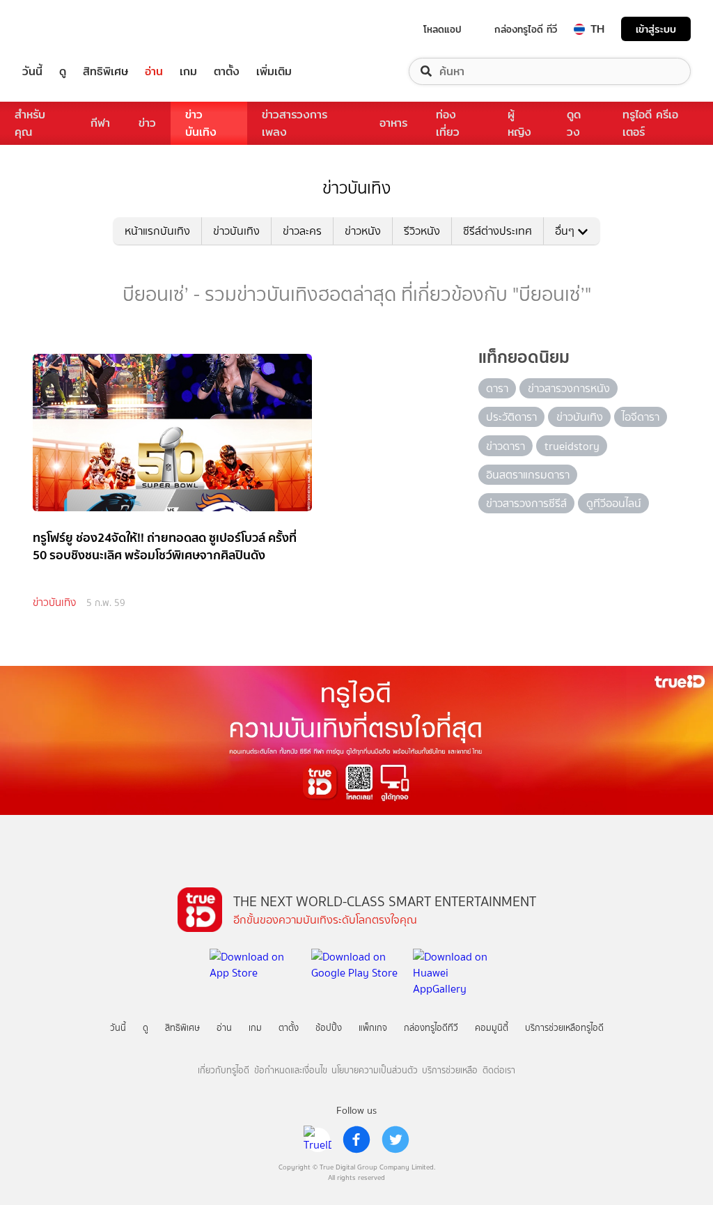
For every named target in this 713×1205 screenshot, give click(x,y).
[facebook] (356, 1139)
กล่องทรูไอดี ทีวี (525, 29)
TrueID (64, 29)
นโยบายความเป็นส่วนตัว (374, 1070)
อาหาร (393, 123)
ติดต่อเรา (499, 1070)
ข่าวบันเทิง (201, 123)
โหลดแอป (442, 29)
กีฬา (100, 123)
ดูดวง (574, 123)
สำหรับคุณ (30, 123)
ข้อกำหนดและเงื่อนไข (290, 1070)
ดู (62, 71)
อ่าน (154, 71)
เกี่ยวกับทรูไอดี (223, 1070)
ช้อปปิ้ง (328, 1027)
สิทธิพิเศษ (105, 71)
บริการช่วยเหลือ (450, 1070)
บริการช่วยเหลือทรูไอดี (564, 1027)
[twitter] (395, 1139)
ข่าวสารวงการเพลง (294, 123)
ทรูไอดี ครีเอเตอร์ (650, 123)
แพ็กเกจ (373, 1027)
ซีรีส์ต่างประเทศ (497, 231)
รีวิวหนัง (422, 231)
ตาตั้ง (227, 71)
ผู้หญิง (519, 123)
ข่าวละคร (302, 231)
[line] (317, 1139)
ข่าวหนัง (363, 231)
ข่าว (147, 123)
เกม (188, 71)
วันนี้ (32, 71)
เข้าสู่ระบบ (656, 29)
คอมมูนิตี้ (491, 1027)
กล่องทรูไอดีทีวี (431, 1027)
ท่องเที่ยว (448, 123)
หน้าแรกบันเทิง (157, 231)
